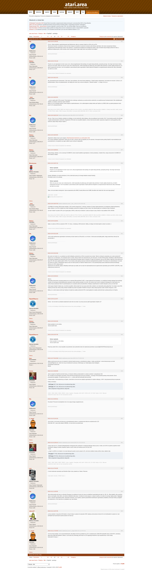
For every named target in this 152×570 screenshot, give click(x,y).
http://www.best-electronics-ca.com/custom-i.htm (78, 138)
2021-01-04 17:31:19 (53, 61)
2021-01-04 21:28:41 (53, 220)
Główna (30, 12)
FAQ (83, 12)
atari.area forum (33, 33)
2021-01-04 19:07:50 (53, 203)
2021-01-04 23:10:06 (53, 253)
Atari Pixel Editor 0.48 (34, 27)
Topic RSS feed (119, 39)
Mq (30, 41)
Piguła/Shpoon (33, 298)
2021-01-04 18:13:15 (53, 77)
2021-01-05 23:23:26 (53, 321)
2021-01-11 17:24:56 (53, 530)
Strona (30, 201)
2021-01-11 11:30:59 (53, 491)
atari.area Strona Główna (92, 12)
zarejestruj (109, 36)
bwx (30, 358)
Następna (73, 36)
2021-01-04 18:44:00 (53, 135)
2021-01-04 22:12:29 (53, 233)
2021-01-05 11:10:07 (53, 298)
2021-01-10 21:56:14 (53, 442)
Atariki (77, 12)
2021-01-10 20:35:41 (53, 399)
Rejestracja (61, 12)
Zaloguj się (102, 36)
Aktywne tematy (107, 16)
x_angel (31, 418)
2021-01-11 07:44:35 (53, 468)
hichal (31, 371)
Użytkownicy (38, 12)
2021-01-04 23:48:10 (53, 276)
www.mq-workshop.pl (52, 53)
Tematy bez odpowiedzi (117, 16)
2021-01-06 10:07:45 (53, 334)
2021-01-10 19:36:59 (53, 371)
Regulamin (47, 12)
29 (68, 36)
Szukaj (54, 12)
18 (58, 36)
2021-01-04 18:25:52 (53, 97)
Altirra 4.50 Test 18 (33, 24)
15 (47, 36)
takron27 (32, 511)
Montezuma (32, 163)
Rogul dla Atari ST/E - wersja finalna (37, 26)
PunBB (122, 563)
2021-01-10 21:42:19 (53, 418)
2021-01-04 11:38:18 (53, 41)
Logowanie (70, 12)
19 (61, 36)
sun (30, 468)
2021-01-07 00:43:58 (53, 358)
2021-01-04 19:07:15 (53, 163)
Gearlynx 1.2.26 (33, 29)
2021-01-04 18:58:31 (53, 149)
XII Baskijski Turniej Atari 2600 (36, 23)
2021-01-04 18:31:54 (53, 115)
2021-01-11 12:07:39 (53, 511)
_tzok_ (31, 97)
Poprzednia (36, 36)
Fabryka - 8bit (42, 33)
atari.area (76, 4)
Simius (31, 61)
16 (51, 36)
